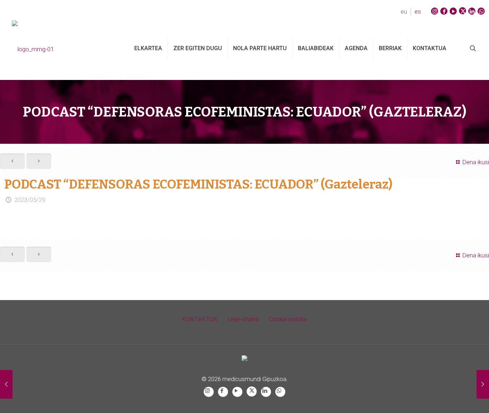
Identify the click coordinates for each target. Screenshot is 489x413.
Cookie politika (288, 319)
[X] (462, 10)
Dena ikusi (475, 162)
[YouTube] (453, 11)
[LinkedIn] (471, 11)
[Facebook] (443, 11)
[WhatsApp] (481, 11)
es (418, 11)
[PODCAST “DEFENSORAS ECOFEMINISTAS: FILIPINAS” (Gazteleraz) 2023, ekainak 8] (482, 384)
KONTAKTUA (199, 319)
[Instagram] (434, 11)
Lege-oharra (243, 319)
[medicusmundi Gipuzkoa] (61, 48)
